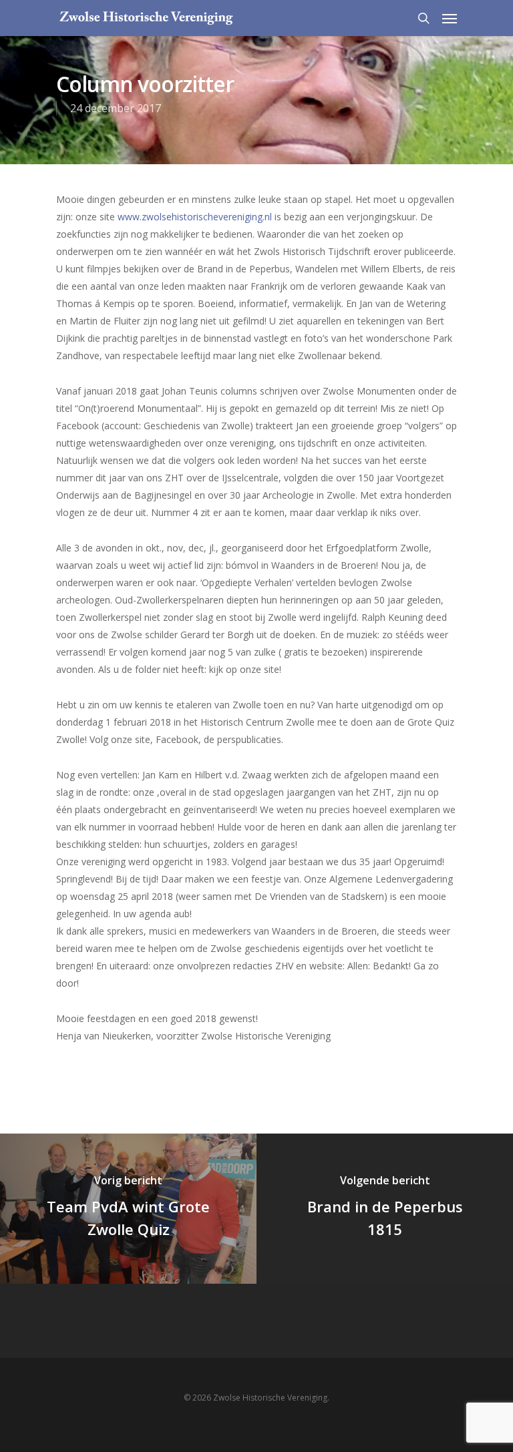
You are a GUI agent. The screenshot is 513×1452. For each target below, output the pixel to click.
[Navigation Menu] (449, 18)
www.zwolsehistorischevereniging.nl (195, 216)
